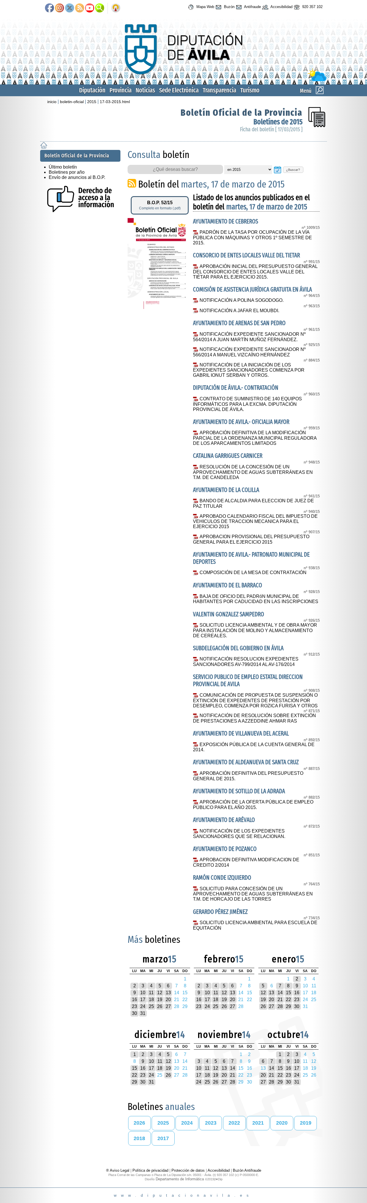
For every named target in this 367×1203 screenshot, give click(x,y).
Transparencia (219, 90)
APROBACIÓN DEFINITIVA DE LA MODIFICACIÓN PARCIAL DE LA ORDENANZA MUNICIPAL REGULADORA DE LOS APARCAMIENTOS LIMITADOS (255, 438)
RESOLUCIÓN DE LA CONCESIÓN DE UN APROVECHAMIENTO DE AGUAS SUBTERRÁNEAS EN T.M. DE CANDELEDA (253, 472)
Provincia (121, 90)
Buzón (229, 7)
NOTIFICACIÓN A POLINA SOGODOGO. (241, 300)
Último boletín (63, 167)
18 (151, 999)
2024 (187, 1123)
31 (142, 1013)
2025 (163, 1123)
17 (142, 999)
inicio (51, 101)
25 (151, 1006)
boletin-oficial (72, 101)
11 (151, 992)
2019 (305, 1123)
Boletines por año (67, 172)
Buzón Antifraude (247, 1170)
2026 (139, 1123)
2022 (234, 1123)
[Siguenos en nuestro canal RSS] (80, 8)
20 (168, 999)
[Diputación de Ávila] (183, 80)
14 (280, 992)
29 (288, 1006)
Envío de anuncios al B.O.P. (77, 177)
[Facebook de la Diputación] (49, 8)
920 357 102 (312, 7)
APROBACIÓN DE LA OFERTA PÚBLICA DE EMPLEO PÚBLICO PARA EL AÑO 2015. (253, 805)
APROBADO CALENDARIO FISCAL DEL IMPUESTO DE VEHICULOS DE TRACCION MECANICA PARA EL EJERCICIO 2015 (255, 521)
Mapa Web (204, 7)
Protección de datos (188, 1170)
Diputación (92, 90)
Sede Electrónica (179, 90)
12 (159, 992)
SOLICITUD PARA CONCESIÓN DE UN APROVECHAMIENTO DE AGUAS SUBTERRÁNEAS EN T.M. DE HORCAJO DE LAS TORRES (253, 894)
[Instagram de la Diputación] (59, 8)
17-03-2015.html (115, 101)
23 (134, 1006)
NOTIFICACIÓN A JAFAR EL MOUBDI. (239, 310)
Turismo (249, 90)
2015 (91, 101)
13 (168, 992)
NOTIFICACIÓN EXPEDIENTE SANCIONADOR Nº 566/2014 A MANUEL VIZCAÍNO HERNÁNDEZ (249, 352)
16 (134, 999)
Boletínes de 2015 (277, 121)
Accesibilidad (281, 7)
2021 (258, 1123)
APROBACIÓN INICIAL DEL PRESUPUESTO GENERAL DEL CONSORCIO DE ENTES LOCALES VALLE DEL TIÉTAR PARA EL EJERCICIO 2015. (255, 271)
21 (280, 999)
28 (280, 1006)
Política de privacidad (150, 1170)
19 (159, 999)
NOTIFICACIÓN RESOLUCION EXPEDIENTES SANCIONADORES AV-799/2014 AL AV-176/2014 (245, 661)
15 (288, 992)
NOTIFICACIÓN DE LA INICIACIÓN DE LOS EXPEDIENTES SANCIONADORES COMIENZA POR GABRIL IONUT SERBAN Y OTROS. (248, 370)
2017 (163, 1138)
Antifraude (252, 7)
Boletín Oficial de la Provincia (241, 112)
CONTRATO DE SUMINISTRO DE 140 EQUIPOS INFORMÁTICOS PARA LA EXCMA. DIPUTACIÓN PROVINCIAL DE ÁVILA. (247, 404)
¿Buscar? (293, 169)
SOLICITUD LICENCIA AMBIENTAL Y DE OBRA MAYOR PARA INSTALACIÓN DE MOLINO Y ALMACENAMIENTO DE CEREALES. (255, 630)
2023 (210, 1123)
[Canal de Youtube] (90, 8)
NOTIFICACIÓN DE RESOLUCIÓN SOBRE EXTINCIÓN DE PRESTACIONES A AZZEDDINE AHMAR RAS (254, 718)
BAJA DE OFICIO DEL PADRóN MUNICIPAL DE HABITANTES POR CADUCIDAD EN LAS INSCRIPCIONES (255, 599)
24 (142, 1006)
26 (159, 1006)
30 (134, 1013)
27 (168, 1006)
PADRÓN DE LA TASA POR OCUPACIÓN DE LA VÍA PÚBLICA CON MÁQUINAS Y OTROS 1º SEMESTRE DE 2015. (252, 237)
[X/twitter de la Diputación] (70, 8)
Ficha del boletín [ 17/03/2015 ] (271, 129)
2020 (282, 1123)
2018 (139, 1138)
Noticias (145, 90)
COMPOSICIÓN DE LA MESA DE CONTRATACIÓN (253, 572)
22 (288, 999)
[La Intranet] (116, 8)
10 (142, 992)
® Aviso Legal (118, 1170)
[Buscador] (100, 8)
